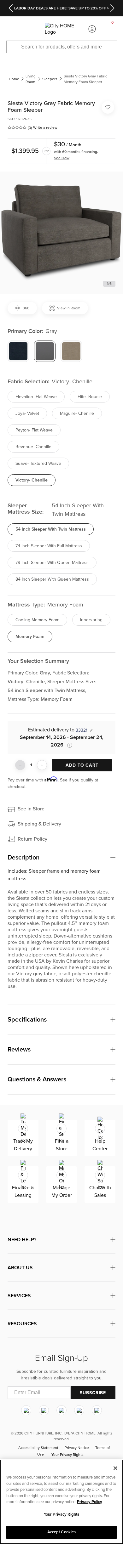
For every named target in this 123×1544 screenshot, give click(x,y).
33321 (81, 730)
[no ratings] (17, 127)
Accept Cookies (61, 1532)
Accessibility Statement (38, 1448)
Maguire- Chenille (77, 413)
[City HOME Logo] (61, 29)
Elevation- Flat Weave (36, 396)
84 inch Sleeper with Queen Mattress (52, 579)
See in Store (31, 809)
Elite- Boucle (90, 396)
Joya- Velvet (27, 413)
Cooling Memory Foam (37, 620)
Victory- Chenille (31, 480)
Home (14, 79)
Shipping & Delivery (39, 824)
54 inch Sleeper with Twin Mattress (50, 529)
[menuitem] (10, 29)
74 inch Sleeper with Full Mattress (48, 546)
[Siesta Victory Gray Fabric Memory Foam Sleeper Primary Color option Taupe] (71, 351)
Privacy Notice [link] (77, 1448)
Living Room (31, 79)
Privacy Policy (89, 1501)
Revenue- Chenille (33, 446)
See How (61, 158)
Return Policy (32, 839)
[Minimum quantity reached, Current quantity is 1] (20, 765)
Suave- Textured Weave (38, 463)
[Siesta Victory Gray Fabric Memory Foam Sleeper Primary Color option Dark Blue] (18, 351)
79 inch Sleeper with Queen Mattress (52, 562)
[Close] (115, 1468)
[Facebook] (43, 1410)
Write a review (45, 127)
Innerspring (91, 620)
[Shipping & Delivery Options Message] (67, 745)
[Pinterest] (79, 1410)
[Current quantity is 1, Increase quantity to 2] (42, 765)
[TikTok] (96, 1410)
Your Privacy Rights (67, 1454)
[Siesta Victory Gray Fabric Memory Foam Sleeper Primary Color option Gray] (45, 351)
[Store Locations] (30, 29)
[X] (61, 1410)
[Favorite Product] (108, 107)
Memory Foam (29, 636)
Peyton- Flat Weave (34, 430)
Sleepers (49, 79)
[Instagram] (26, 1410)
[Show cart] (112, 29)
